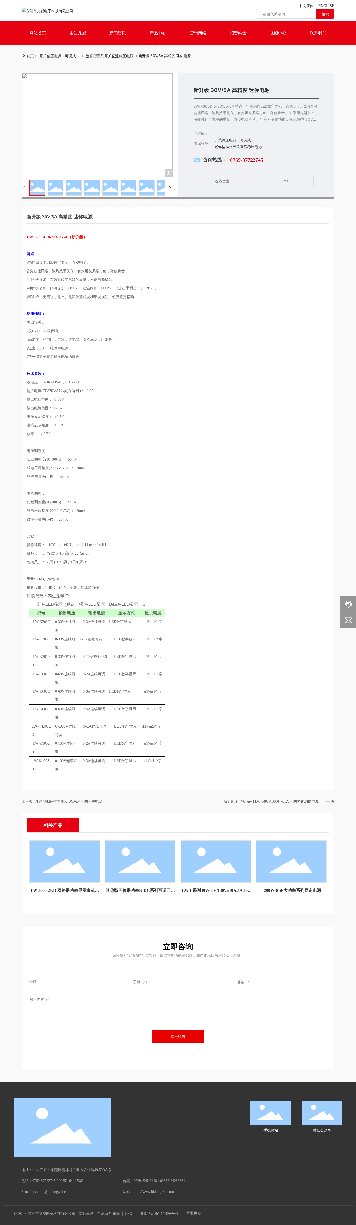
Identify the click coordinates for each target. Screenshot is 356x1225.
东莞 (116, 1213)
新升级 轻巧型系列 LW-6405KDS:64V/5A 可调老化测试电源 (271, 801)
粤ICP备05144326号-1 (159, 1213)
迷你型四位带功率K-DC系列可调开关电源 (68, 801)
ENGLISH (326, 6)
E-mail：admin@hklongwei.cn (44, 1192)
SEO (128, 1213)
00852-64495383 (71, 1181)
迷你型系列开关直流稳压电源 (109, 56)
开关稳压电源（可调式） (59, 56)
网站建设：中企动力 (95, 1213)
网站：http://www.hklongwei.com (148, 1192)
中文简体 (306, 6)
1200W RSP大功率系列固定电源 (291, 890)
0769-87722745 (246, 160)
